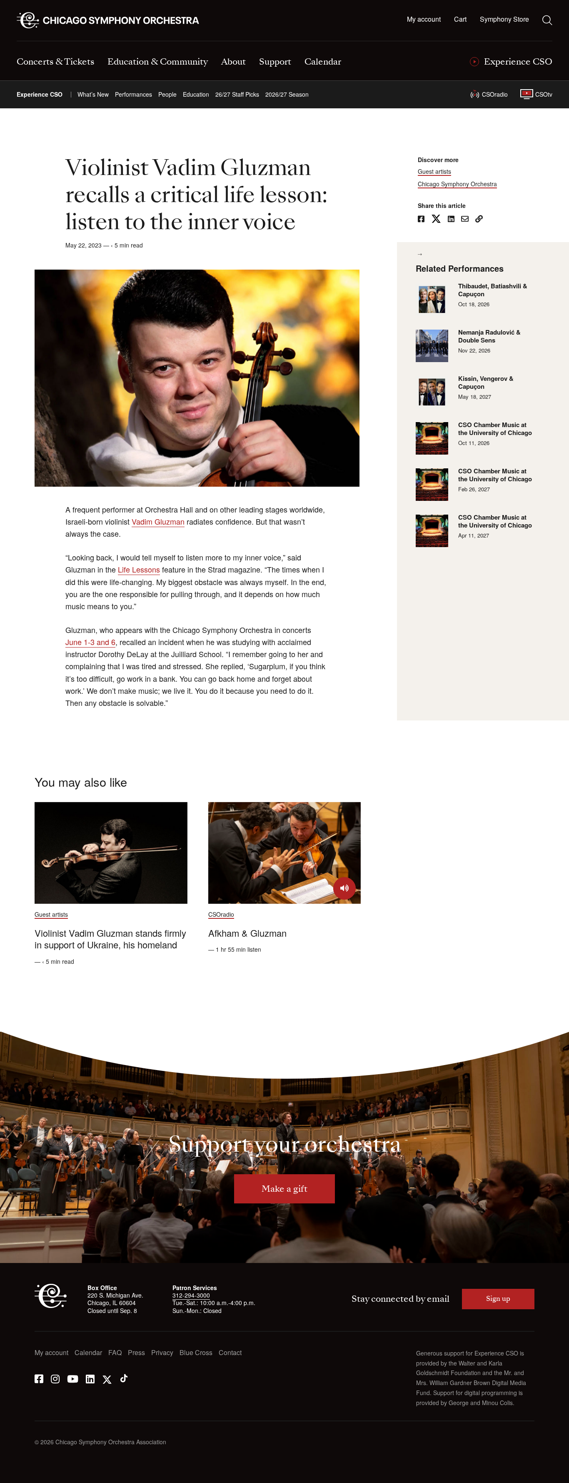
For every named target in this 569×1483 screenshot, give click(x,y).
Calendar (88, 1352)
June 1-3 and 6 (90, 641)
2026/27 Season (287, 94)
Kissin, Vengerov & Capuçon (486, 383)
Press (136, 1352)
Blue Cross (196, 1352)
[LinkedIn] (90, 1378)
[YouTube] (72, 1378)
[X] (107, 1378)
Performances (133, 94)
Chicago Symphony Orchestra (457, 184)
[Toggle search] (547, 20)
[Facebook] (39, 1378)
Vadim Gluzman (158, 521)
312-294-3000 (191, 1295)
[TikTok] (124, 1378)
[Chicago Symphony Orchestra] (113, 20)
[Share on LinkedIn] (451, 219)
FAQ (115, 1352)
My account (424, 19)
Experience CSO (39, 94)
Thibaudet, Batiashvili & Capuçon (492, 290)
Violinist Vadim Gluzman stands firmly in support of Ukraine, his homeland (110, 938)
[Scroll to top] (23, 1473)
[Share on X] (436, 219)
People (167, 94)
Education (196, 94)
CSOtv (543, 94)
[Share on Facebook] (421, 219)
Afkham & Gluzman (247, 932)
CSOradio (495, 94)
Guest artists (434, 171)
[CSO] (51, 1305)
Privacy (162, 1352)
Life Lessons (139, 569)
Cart (460, 19)
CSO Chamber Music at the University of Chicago (495, 429)
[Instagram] (55, 1378)
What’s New (93, 94)
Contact (230, 1352)
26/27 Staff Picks (237, 94)
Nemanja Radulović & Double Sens (489, 336)
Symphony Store (504, 19)
